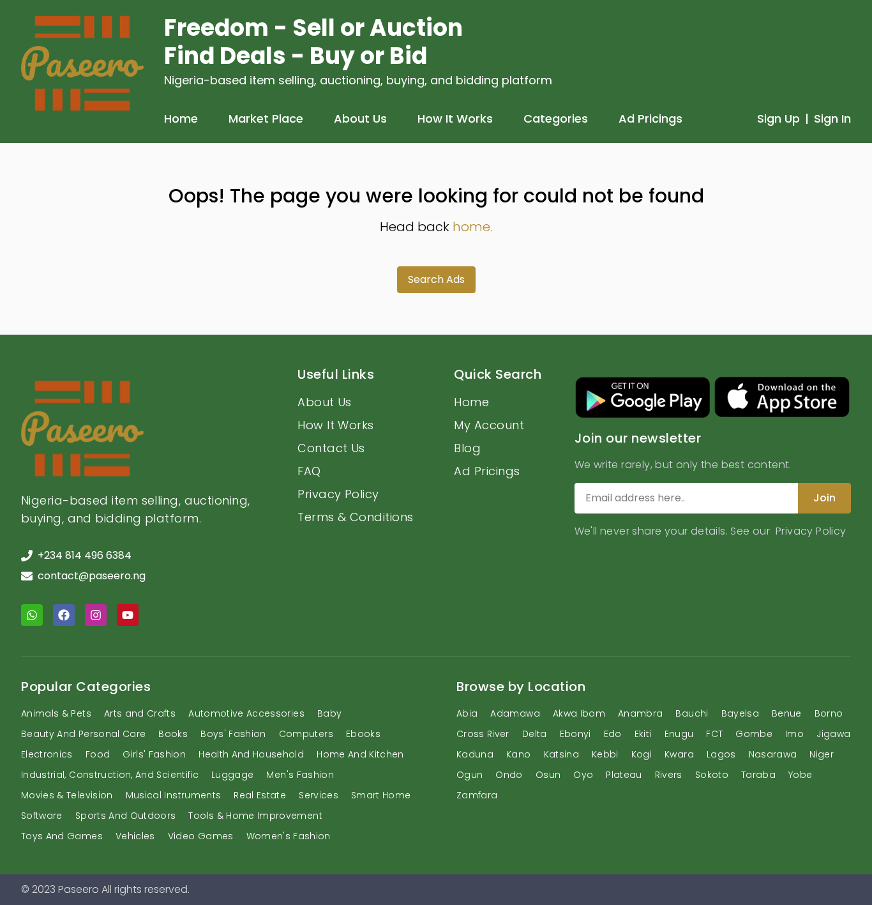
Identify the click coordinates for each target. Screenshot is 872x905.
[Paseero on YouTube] (128, 615)
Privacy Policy (338, 494)
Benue (787, 713)
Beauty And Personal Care (83, 733)
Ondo (508, 774)
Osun (548, 774)
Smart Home (381, 795)
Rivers (668, 774)
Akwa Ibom (579, 713)
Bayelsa (740, 713)
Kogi (641, 754)
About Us (360, 118)
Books (173, 733)
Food (98, 754)
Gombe (753, 733)
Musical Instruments (174, 795)
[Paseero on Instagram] (96, 615)
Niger (821, 754)
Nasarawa (773, 754)
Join (824, 498)
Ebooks (363, 733)
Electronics (47, 754)
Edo (613, 733)
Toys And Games (62, 836)
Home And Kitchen (360, 754)
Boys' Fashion (233, 733)
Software (42, 815)
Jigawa (833, 733)
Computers (306, 733)
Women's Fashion (288, 836)
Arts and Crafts (140, 713)
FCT (714, 733)
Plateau (624, 774)
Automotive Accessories (246, 713)
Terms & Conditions (355, 517)
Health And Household (251, 754)
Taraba (758, 774)
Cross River (482, 733)
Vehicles (135, 836)
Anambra (640, 713)
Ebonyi (575, 733)
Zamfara (476, 795)
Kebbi (605, 754)
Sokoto (711, 774)
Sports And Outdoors (125, 815)
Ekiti (643, 733)
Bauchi (691, 713)
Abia (466, 713)
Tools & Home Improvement (255, 815)
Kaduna (474, 754)
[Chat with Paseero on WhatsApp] (32, 615)
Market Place (266, 118)
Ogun (469, 774)
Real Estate (260, 795)
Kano (518, 754)
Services (318, 795)
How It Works (455, 118)
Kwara (679, 754)
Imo (794, 733)
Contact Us (331, 448)
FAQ (308, 471)
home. (472, 227)
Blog (467, 448)
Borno (829, 713)
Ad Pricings (650, 118)
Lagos (721, 754)
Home (181, 118)
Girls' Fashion (154, 754)
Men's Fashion (300, 774)
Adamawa (514, 713)
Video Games (201, 836)
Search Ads (436, 279)
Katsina (561, 754)
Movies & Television (67, 795)
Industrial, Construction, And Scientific (110, 774)
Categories (555, 118)
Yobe (800, 774)
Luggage (232, 774)
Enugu (679, 733)
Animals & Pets (56, 713)
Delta (534, 733)
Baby (329, 713)
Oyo (583, 774)
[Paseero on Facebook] (64, 615)
